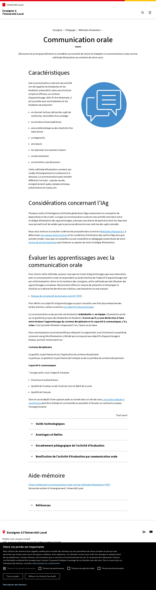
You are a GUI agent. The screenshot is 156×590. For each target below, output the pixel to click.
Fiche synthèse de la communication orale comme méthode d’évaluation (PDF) (69, 484)
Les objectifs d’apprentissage (78, 307)
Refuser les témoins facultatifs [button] (42, 576)
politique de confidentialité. (48, 563)
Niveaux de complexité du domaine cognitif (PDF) (56, 296)
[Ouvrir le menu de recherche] (142, 12)
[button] (15, 584)
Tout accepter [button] (13, 576)
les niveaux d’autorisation (54, 235)
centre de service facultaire (42, 242)
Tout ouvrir (122, 415)
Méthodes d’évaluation (112, 231)
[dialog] (78, 566)
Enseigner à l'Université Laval (13, 12)
